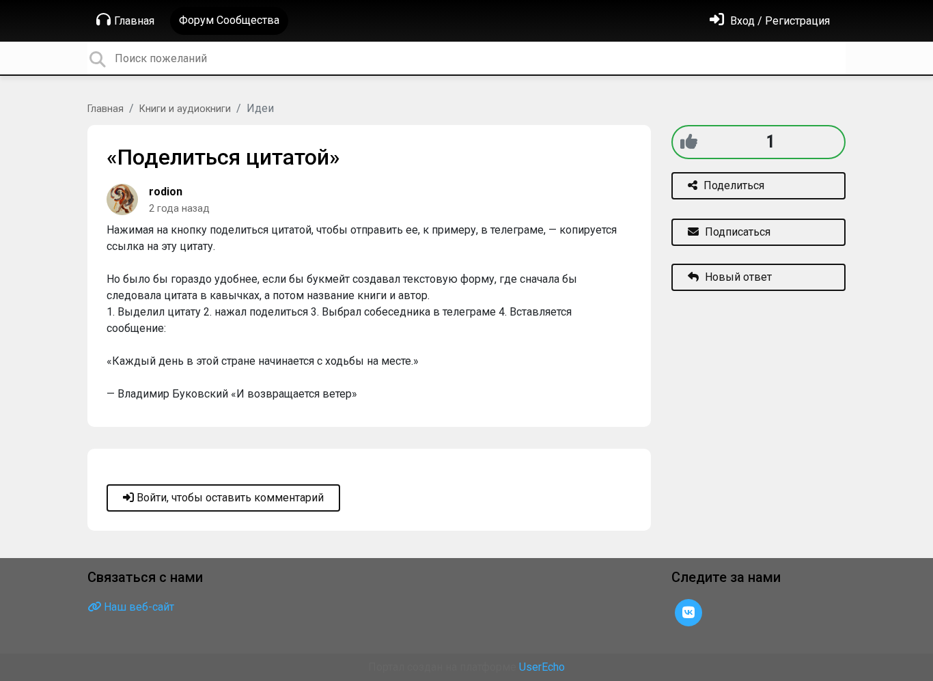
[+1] (688, 142)
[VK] (688, 612)
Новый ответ (737, 276)
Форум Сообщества (229, 20)
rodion (165, 191)
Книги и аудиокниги (185, 109)
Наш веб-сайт (137, 606)
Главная (134, 20)
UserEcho (542, 667)
